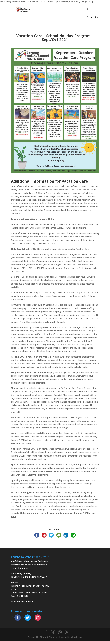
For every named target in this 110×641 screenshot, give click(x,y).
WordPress (76, 637)
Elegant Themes (48, 637)
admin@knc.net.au (25, 601)
